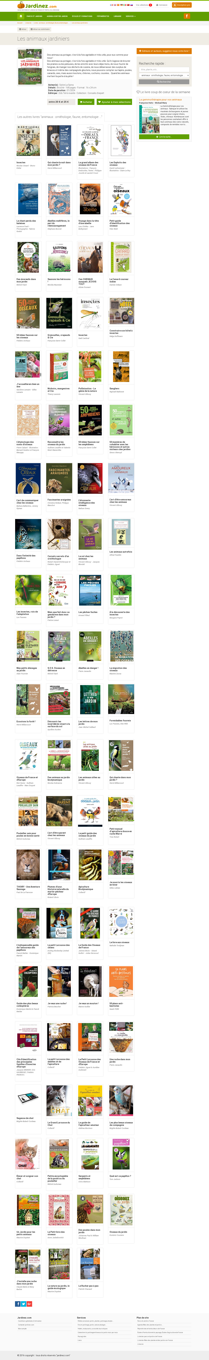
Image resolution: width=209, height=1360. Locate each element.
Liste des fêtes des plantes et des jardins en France (155, 1340)
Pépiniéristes (103, 16)
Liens (80, 1340)
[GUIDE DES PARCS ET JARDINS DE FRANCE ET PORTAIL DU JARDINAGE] (38, 4)
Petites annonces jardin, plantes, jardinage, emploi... (96, 1321)
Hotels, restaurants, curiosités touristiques (93, 1329)
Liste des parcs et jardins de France (149, 1336)
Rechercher (165, 82)
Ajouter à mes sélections (116, 102)
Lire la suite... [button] (165, 137)
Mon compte (22, 1329)
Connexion (162, 5)
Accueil (19, 23)
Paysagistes (82, 1336)
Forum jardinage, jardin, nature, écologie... (92, 1325)
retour (23, 29)
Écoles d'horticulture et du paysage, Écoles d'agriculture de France (160, 1332)
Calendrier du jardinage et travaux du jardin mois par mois (98, 1332)
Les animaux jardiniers (80, 23)
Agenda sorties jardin (57, 16)
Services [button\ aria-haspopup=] (130, 16)
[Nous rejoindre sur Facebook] (187, 16)
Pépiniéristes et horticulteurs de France (151, 1329)
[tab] (60, 117)
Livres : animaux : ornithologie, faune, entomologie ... (51, 23)
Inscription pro (183, 5)
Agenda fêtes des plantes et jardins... (150, 1325)
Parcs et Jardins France (145, 1321)
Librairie (117, 16)
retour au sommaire (40, 29)
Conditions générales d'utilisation (29, 1321)
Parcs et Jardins (34, 16)
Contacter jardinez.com (26, 1325)
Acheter (87, 102)
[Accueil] (20, 16)
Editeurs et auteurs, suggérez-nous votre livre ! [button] (165, 51)
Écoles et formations (82, 16)
